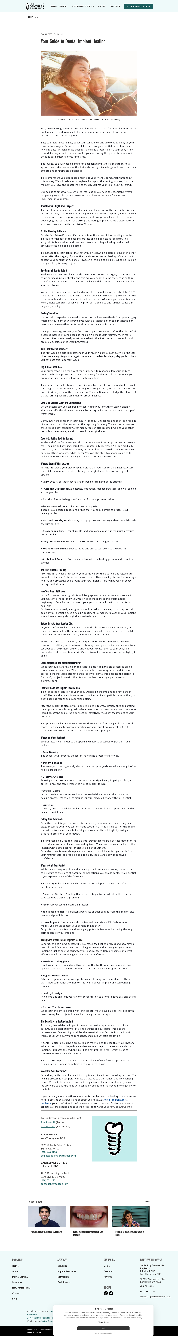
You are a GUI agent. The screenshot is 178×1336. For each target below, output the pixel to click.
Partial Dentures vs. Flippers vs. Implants (46, 1231)
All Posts (33, 17)
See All (147, 1201)
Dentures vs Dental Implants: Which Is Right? (129, 1233)
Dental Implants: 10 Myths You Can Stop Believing (88, 1233)
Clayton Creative (47, 1321)
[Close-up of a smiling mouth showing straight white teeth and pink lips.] (89, 1216)
